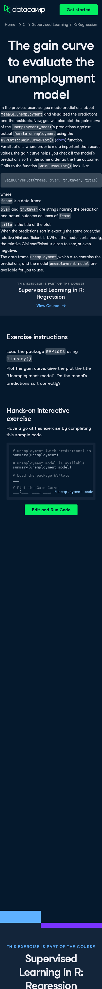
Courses (24, 24)
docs (60, 140)
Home (10, 24)
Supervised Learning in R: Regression (64, 24)
